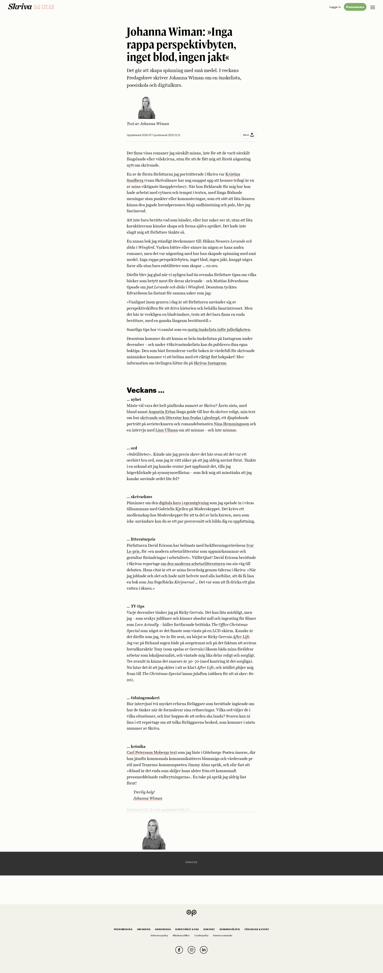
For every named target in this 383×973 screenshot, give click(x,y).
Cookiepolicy (201, 935)
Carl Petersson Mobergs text (152, 753)
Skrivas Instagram (210, 363)
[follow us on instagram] (191, 950)
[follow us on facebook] (179, 950)
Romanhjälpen (230, 929)
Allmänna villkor (181, 935)
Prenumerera (355, 7)
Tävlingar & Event (256, 929)
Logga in (335, 7)
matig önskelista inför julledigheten (219, 330)
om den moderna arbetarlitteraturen (193, 564)
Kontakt (209, 929)
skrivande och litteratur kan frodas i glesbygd (179, 418)
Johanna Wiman (154, 124)
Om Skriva (144, 929)
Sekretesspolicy (159, 935)
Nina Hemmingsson (231, 424)
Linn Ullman (166, 430)
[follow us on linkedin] (203, 950)
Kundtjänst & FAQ (187, 929)
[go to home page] (20, 6)
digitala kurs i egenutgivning (184, 503)
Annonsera (163, 929)
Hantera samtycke (222, 935)
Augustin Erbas (162, 412)
